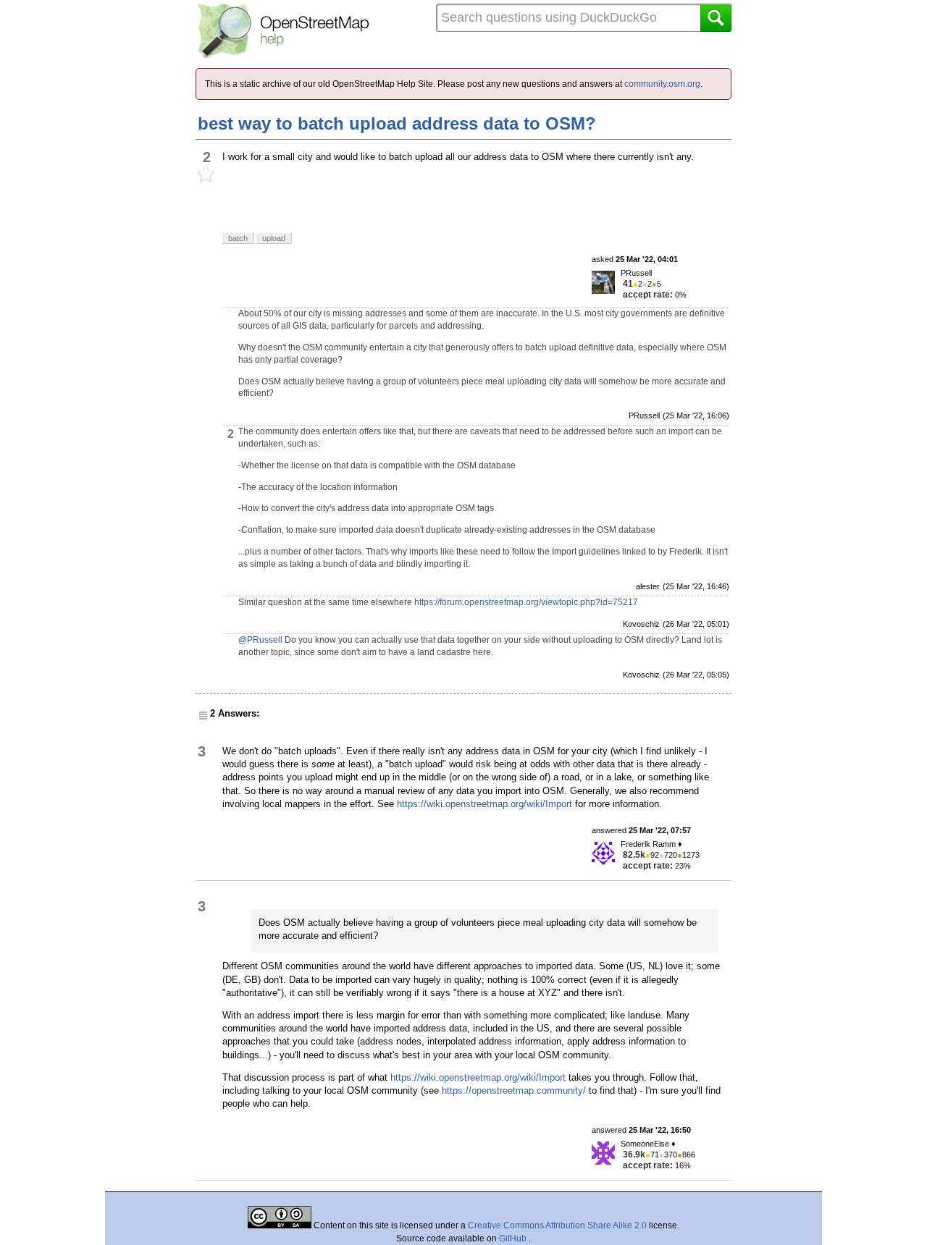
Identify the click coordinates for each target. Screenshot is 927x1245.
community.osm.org (662, 84)
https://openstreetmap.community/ (514, 1090)
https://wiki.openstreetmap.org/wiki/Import (484, 803)
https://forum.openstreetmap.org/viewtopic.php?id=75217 (526, 602)
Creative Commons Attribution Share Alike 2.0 (557, 1225)
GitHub (514, 1238)
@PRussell (260, 640)
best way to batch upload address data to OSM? (397, 123)
